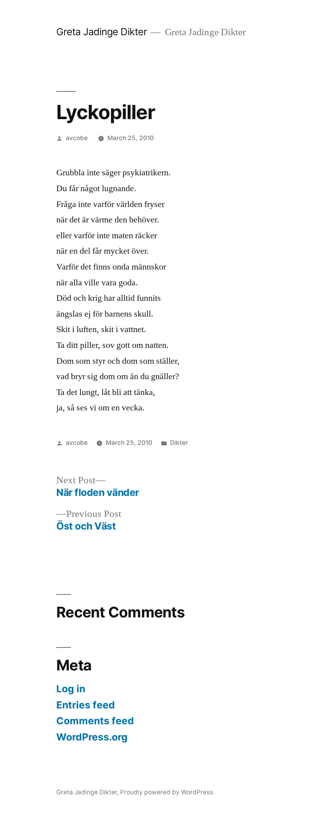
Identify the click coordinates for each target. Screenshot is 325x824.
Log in (70, 689)
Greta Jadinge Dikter (101, 32)
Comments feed (95, 721)
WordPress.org (92, 737)
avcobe (77, 138)
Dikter (179, 442)
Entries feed (85, 705)
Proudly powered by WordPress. (167, 792)
